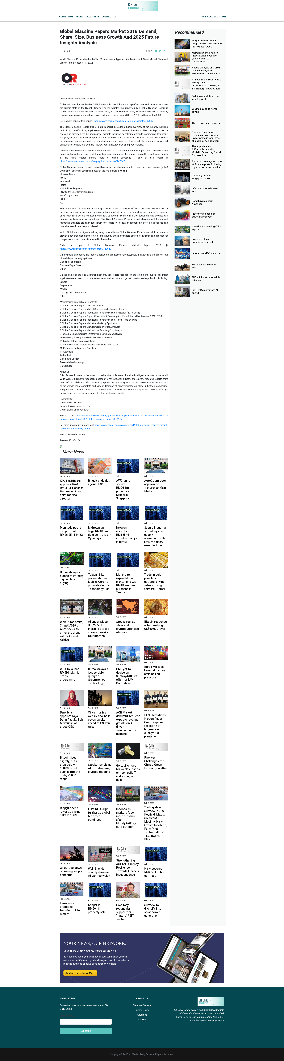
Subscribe (86, 1031)
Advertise (142, 1015)
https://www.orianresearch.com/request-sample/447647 (124, 121)
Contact (142, 1019)
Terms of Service (142, 1005)
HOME (62, 16)
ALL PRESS (93, 16)
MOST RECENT (76, 16)
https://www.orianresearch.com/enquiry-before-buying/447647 (92, 161)
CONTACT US (109, 16)
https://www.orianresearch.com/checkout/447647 (85, 249)
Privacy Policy (142, 1010)
